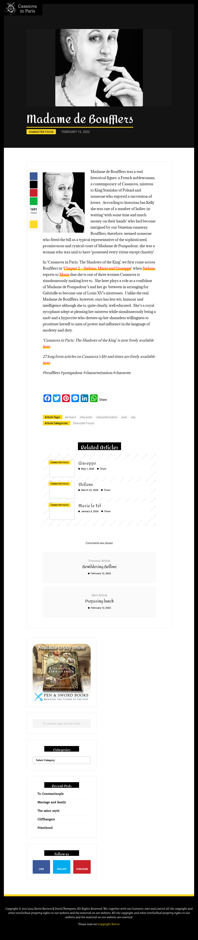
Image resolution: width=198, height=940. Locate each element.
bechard (70, 417)
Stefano (149, 268)
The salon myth (49, 811)
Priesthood (45, 828)
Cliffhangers (46, 819)
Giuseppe (87, 463)
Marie (64, 274)
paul (124, 417)
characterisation (106, 417)
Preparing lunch (99, 601)
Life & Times (164, 35)
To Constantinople (51, 794)
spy (133, 417)
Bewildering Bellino (99, 567)
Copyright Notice (109, 924)
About (160, 19)
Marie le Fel (90, 506)
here (46, 346)
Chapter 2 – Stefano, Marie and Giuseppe (97, 268)
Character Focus (41, 131)
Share (103, 400)
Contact (162, 68)
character (86, 417)
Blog (159, 52)
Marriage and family (52, 802)
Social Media (165, 60)
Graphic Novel (167, 27)
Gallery (161, 43)
